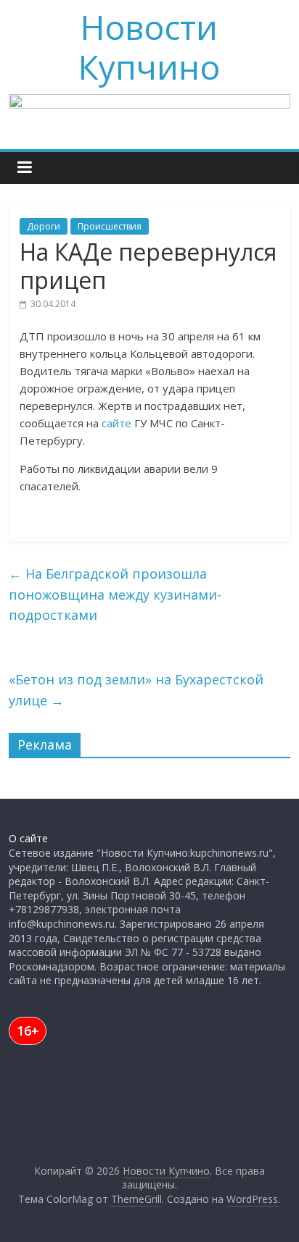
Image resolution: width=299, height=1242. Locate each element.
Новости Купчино (149, 46)
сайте (116, 423)
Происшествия (110, 226)
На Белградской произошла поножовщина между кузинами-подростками (115, 594)
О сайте (28, 838)
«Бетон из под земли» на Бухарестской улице (136, 690)
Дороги (43, 226)
